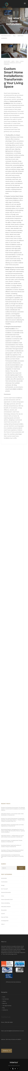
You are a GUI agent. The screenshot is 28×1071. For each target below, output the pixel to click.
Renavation (4, 910)
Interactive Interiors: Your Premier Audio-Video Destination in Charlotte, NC (12, 814)
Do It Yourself (4, 888)
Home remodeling (5, 903)
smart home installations (15, 473)
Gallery (4, 1001)
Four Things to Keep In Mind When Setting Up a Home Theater (13, 657)
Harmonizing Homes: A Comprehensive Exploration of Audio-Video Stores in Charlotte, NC (12, 856)
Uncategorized (4, 920)
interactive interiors (6, 906)
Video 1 (3, 924)
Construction (4, 881)
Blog (3, 1007)
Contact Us (5, 1010)
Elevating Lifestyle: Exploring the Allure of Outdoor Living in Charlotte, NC (11, 846)
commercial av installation (15, 641)
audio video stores (13, 470)
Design (3, 885)
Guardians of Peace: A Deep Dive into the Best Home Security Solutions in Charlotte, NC (12, 851)
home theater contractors (10, 642)
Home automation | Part (7, 899)
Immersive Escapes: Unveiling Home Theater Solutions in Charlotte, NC (11, 841)
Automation (4, 878)
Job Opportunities (6, 1005)
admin (13, 61)
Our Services (5, 999)
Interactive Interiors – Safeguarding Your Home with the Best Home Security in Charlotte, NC (12, 836)
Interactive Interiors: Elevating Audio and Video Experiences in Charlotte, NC (12, 825)
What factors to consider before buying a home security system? (13, 489)
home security (13, 472)
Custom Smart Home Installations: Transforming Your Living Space (13, 77)
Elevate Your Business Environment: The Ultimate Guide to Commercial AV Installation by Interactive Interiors (13, 809)
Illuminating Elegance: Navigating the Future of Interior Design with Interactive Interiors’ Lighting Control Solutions (13, 831)
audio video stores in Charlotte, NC (13, 613)
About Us (4, 1003)
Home (17, 61)
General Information (6, 892)
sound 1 (3, 913)
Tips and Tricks (4, 917)
